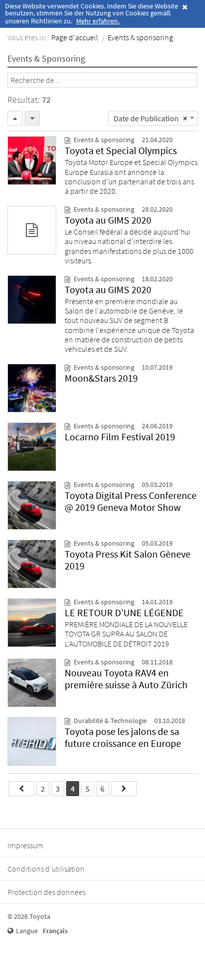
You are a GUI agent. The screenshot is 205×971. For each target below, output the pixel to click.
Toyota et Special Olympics (121, 150)
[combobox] (153, 118)
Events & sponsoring (140, 37)
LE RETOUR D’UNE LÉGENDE (124, 612)
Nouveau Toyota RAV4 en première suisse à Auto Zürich (126, 678)
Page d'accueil (74, 37)
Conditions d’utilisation (46, 869)
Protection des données (46, 892)
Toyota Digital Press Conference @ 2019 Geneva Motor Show (131, 501)
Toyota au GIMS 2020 (108, 220)
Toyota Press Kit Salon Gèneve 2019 (128, 560)
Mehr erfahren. (97, 20)
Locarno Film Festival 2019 (120, 436)
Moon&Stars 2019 (101, 378)
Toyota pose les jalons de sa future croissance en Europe (123, 737)
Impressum (25, 845)
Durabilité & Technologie (110, 720)
